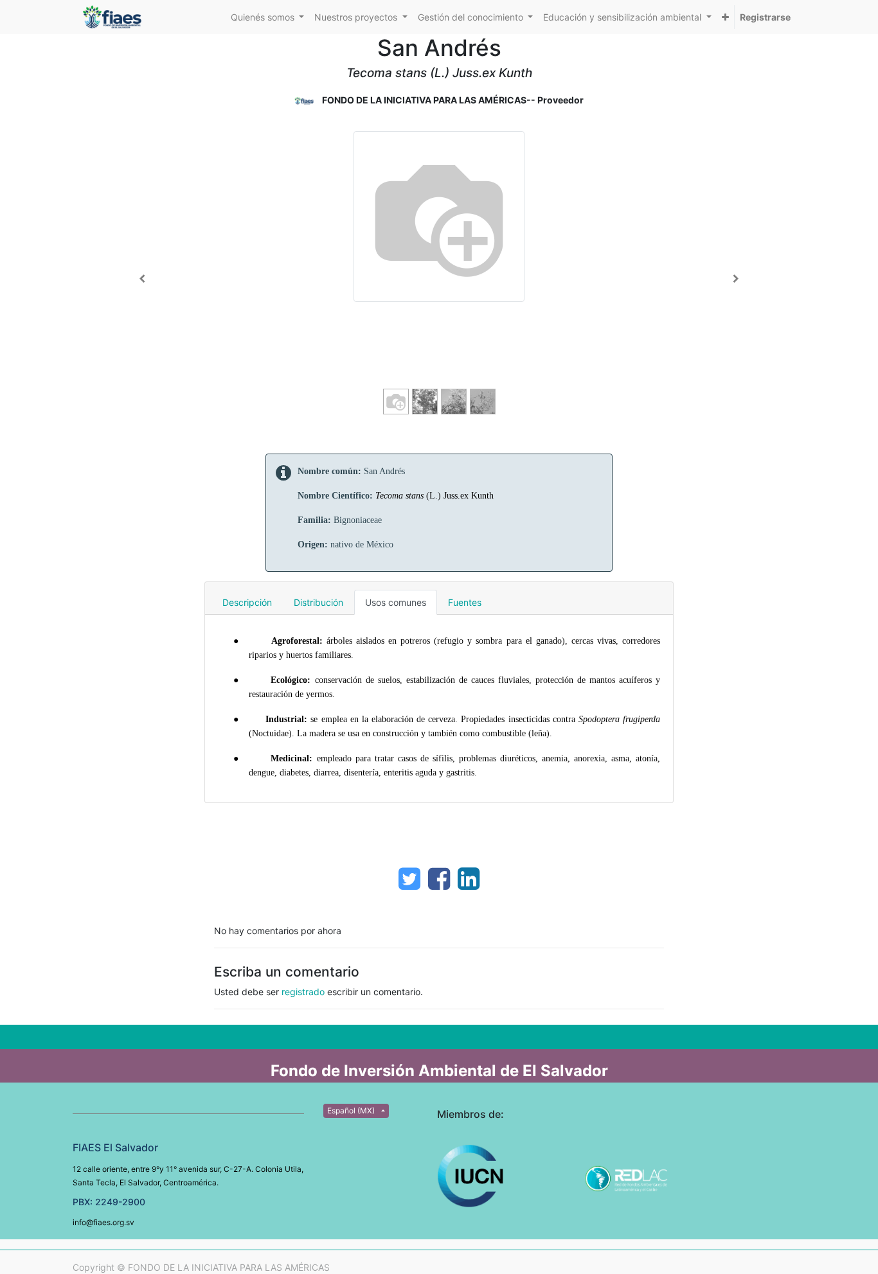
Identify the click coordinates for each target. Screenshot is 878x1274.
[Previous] (142, 279)
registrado (303, 991)
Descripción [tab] (247, 602)
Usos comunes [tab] (395, 602)
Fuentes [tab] (464, 602)
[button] (725, 17)
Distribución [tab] (318, 602)
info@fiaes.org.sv (103, 1222)
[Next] (735, 279)
